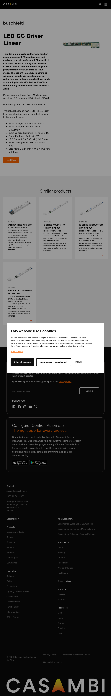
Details (78, 362)
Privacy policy (17, 351)
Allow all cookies (22, 362)
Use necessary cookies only (54, 362)
